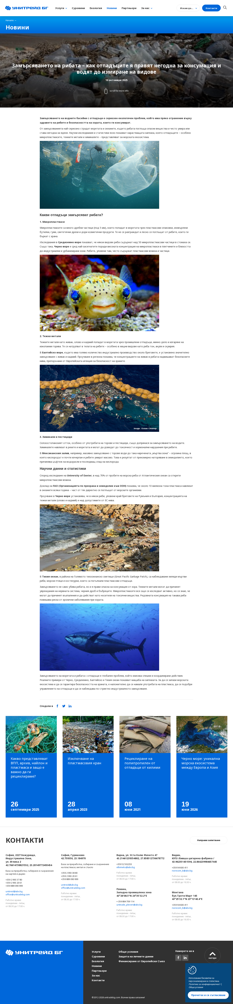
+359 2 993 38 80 (69, 872)
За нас (96, 975)
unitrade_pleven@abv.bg (129, 904)
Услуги (96, 951)
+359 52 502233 (124, 864)
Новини (97, 966)
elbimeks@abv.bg (125, 867)
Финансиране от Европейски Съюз (142, 961)
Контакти (98, 980)
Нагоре (212, 958)
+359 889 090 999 (14, 885)
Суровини (98, 956)
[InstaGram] (185, 958)
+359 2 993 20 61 (14, 882)
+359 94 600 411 (180, 867)
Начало (10, 20)
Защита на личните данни (136, 956)
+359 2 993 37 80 (14, 879)
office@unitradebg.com (18, 894)
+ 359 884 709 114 (125, 901)
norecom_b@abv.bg (182, 870)
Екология (98, 961)
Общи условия (128, 951)
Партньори (99, 970)
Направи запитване (208, 840)
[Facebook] (178, 958)
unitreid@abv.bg (14, 891)
